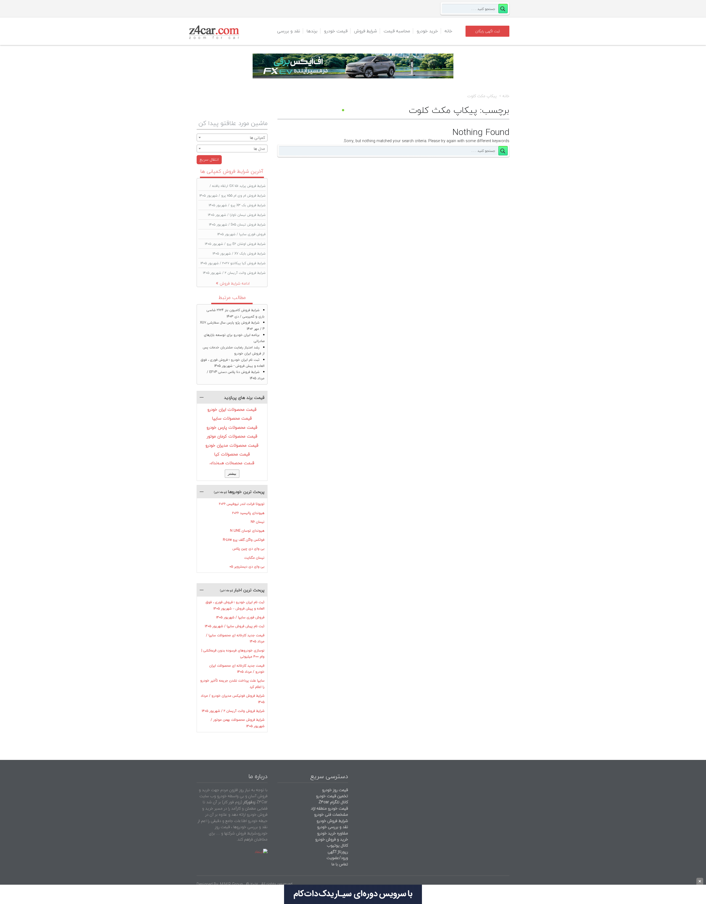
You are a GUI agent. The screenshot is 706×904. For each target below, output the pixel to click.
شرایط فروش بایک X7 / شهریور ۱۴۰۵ (239, 253)
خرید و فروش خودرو (331, 839)
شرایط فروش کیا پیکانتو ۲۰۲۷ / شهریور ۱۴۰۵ (233, 263)
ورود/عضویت (337, 857)
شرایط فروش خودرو (332, 820)
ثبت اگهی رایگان (487, 31)
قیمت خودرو (335, 31)
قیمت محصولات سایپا (232, 418)
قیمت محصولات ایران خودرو (231, 409)
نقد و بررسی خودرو (332, 826)
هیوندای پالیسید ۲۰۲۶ (248, 513)
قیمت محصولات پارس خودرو (232, 427)
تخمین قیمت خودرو (332, 795)
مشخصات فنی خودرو (330, 814)
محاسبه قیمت (397, 31)
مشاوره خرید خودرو (332, 833)
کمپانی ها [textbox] (257, 137)
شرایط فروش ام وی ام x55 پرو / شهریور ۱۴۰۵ (232, 195)
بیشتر (232, 473)
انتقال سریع (209, 159)
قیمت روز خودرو (335, 789)
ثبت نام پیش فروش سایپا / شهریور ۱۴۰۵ (234, 626)
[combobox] (232, 137)
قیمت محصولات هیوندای (232, 462)
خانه (448, 31)
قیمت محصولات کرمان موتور (232, 436)
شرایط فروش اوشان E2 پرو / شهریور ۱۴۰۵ (235, 244)
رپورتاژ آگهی (338, 851)
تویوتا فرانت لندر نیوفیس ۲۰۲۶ (241, 504)
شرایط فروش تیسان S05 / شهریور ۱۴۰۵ (237, 224)
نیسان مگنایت (254, 558)
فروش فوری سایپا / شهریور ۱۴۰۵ (241, 234)
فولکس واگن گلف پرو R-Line (243, 540)
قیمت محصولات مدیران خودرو (231, 445)
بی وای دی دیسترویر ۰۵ (246, 566)
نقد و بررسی (288, 31)
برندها (312, 31)
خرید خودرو (427, 31)
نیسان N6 (257, 522)
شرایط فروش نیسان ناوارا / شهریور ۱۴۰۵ (237, 215)
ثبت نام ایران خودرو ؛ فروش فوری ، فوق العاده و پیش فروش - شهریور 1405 (232, 363)
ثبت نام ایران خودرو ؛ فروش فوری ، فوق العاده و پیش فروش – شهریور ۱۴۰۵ (234, 605)
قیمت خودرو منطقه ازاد (329, 808)
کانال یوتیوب (337, 845)
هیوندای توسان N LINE (247, 531)
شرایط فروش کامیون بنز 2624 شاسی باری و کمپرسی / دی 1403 (235, 313)
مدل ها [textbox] (259, 148)
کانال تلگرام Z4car (333, 802)
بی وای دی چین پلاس (248, 549)
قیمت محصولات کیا (232, 454)
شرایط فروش (365, 31)
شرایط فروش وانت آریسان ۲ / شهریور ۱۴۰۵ (234, 273)
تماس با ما (339, 864)
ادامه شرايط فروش (235, 283)
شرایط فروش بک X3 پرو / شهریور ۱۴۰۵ (237, 205)
